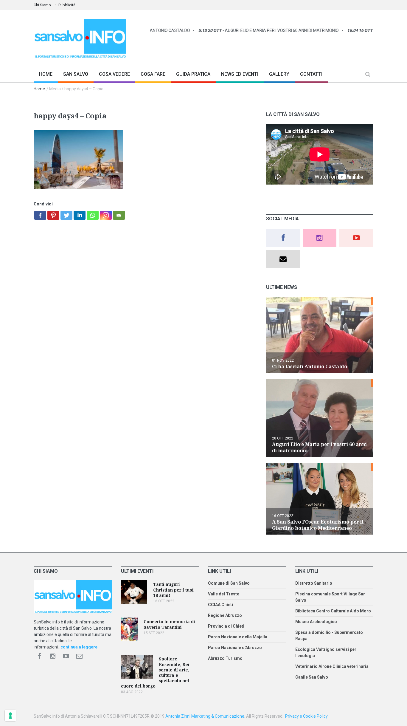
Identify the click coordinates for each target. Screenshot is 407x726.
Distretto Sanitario (313, 583)
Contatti (311, 74)
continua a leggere (78, 647)
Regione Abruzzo (225, 615)
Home (45, 74)
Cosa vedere (114, 74)
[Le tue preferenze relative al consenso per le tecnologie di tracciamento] (10, 715)
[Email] (119, 215)
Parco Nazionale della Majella (237, 636)
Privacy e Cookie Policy (306, 716)
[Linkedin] (80, 215)
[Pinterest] (53, 215)
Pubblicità (66, 5)
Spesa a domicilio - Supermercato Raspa (329, 635)
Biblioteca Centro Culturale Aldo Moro (333, 611)
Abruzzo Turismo (225, 658)
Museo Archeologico (316, 621)
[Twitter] (66, 215)
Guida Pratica (193, 74)
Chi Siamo (42, 5)
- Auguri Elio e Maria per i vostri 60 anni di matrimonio (254, 30)
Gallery (279, 74)
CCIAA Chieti (220, 604)
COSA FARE (153, 74)
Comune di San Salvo (229, 583)
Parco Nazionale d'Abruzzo (235, 647)
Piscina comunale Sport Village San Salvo (330, 597)
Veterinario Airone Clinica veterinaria (332, 666)
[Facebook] (40, 215)
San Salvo (75, 74)
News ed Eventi (239, 74)
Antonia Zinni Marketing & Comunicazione (204, 716)
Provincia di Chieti (226, 626)
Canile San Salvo (311, 677)
